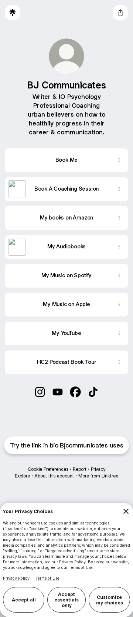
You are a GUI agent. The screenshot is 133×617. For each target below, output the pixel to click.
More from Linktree (98, 476)
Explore (22, 476)
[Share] (119, 160)
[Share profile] (120, 12)
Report (79, 469)
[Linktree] (12, 12)
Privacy (98, 469)
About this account (54, 476)
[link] (40, 392)
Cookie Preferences (48, 469)
